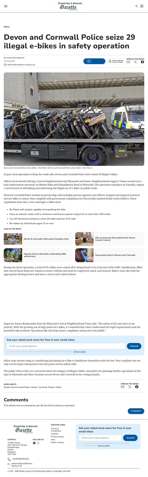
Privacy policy (57, 436)
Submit (134, 346)
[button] (5, 6)
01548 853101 (22, 459)
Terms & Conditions (56, 429)
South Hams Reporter (16, 58)
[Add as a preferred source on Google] (116, 61)
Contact (54, 433)
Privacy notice (80, 351)
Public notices (57, 442)
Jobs (53, 439)
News (6, 27)
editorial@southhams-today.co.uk (22, 464)
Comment (136, 411)
